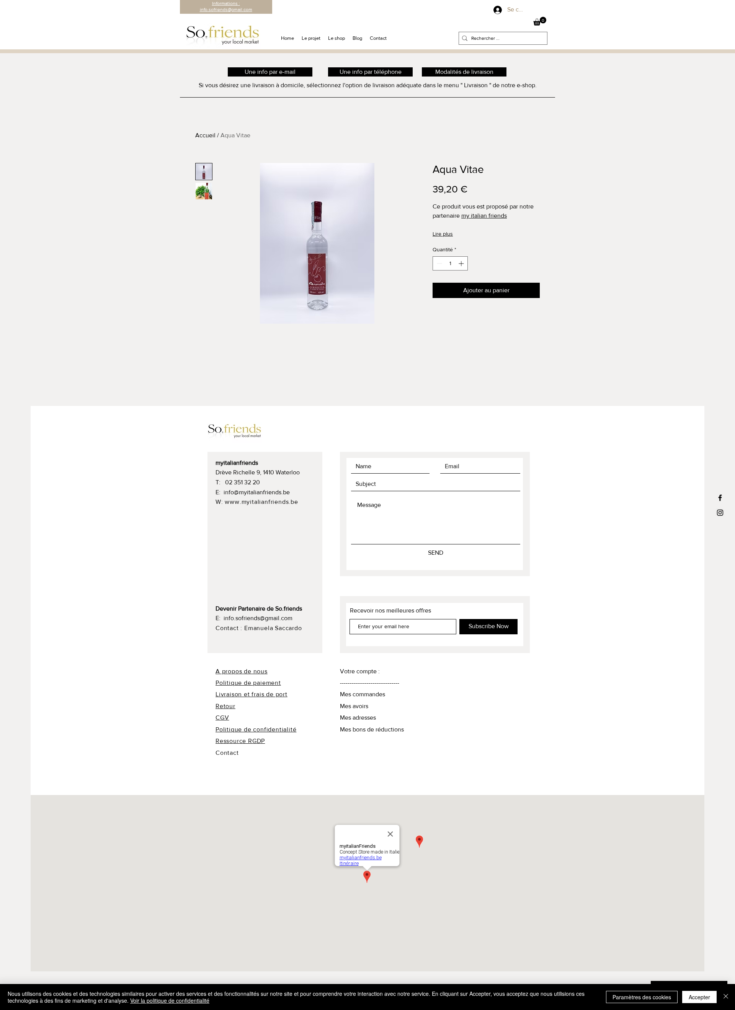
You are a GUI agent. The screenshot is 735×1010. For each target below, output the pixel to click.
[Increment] (462, 263)
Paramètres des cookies (641, 997)
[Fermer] (725, 997)
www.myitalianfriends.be (261, 501)
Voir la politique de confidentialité (169, 1000)
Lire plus (443, 234)
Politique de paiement (248, 682)
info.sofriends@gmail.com (258, 618)
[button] (539, 21)
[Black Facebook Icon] (720, 498)
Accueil (205, 135)
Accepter (699, 997)
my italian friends (484, 215)
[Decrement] (438, 263)
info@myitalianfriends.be (257, 492)
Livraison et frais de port (251, 694)
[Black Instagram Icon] (720, 512)
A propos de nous (242, 671)
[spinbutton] (450, 263)
